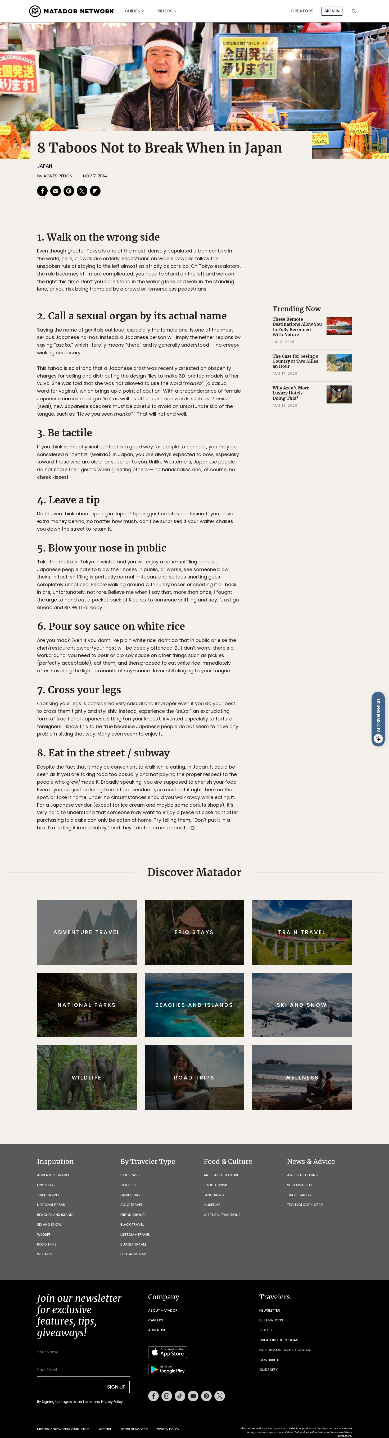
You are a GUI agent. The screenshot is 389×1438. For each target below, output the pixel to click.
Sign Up (247, 741)
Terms (202, 754)
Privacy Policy (226, 754)
